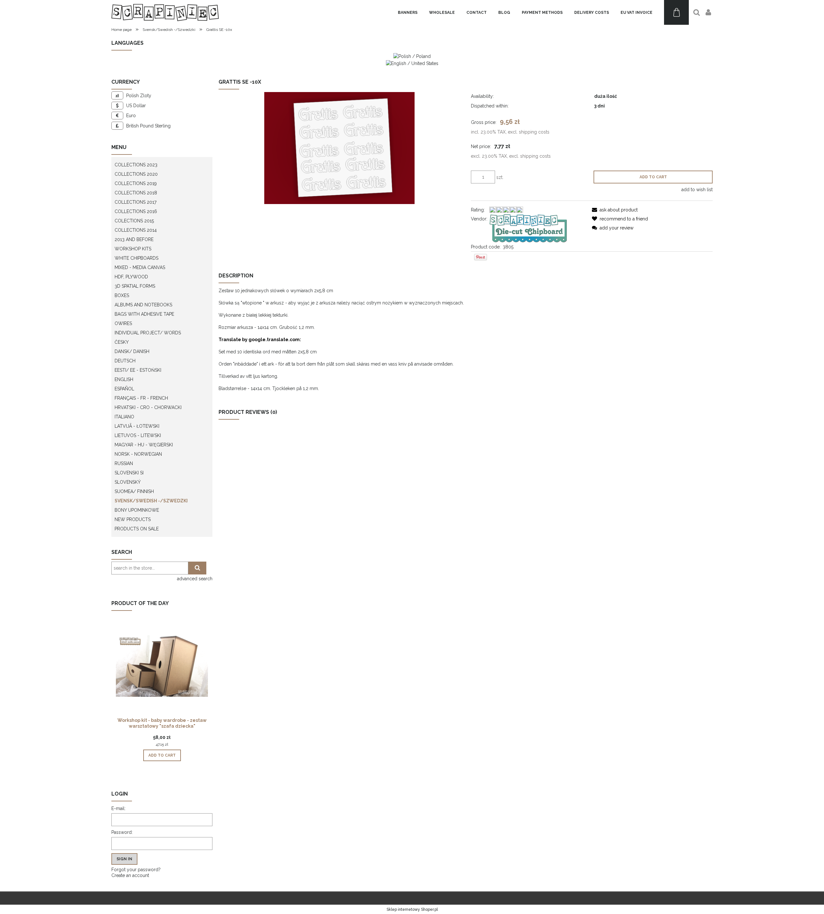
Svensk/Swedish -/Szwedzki (151, 500)
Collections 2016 (136, 211)
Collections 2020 (136, 174)
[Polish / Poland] (412, 56)
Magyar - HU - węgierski (144, 444)
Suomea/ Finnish (134, 491)
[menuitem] (408, 12)
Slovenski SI (129, 472)
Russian (124, 463)
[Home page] (165, 12)
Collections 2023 (136, 164)
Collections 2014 (136, 230)
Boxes (122, 295)
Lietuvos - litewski (138, 435)
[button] (615, 209)
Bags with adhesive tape (144, 314)
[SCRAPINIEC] (528, 227)
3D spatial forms (135, 286)
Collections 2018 (136, 192)
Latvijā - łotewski (137, 426)
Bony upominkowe (137, 510)
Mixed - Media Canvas (140, 267)
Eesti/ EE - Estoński (138, 370)
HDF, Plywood (131, 276)
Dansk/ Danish (132, 351)
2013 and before (134, 239)
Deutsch (125, 360)
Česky (122, 342)
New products (133, 519)
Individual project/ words (148, 332)
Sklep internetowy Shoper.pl (412, 909)
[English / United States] (412, 62)
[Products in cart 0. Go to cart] (676, 12)
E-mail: (118, 808)
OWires (123, 323)
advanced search (194, 578)
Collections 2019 (136, 183)
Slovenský (128, 482)
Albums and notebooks (143, 304)
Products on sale (137, 528)
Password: (122, 832)
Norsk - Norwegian (138, 454)
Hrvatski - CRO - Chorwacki (148, 407)
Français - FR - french (141, 398)
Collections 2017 (135, 202)
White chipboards (136, 258)
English (124, 379)
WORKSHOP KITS (133, 248)
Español (124, 388)
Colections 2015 (134, 220)
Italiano (124, 416)
